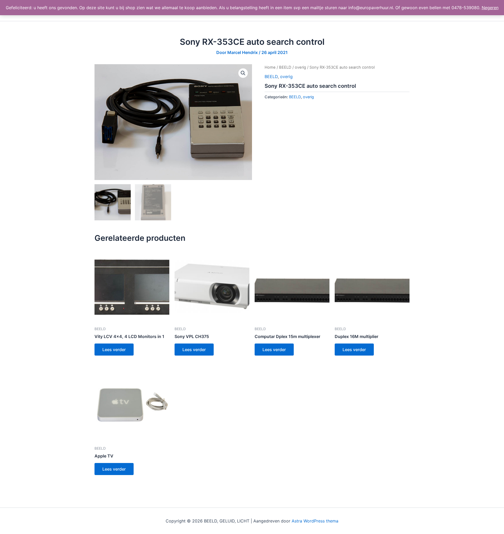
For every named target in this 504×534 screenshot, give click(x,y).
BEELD (285, 67)
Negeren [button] (490, 7)
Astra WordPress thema (315, 521)
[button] (243, 73)
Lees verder (114, 349)
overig (300, 67)
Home (270, 67)
